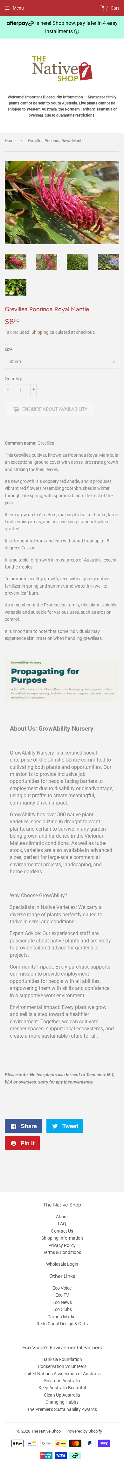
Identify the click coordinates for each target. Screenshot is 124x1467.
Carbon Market (62, 1316)
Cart (114, 8)
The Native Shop (46, 1431)
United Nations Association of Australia (62, 1373)
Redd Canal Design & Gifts (62, 1323)
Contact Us (62, 1231)
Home (10, 140)
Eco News (62, 1302)
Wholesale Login (62, 1264)
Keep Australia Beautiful (62, 1387)
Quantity (13, 378)
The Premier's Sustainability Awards (62, 1409)
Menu (18, 8)
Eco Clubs (62, 1309)
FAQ (62, 1223)
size (8, 349)
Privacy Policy (62, 1245)
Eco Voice (62, 1288)
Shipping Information (62, 1238)
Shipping (40, 332)
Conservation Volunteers (62, 1366)
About (62, 1216)
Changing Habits (62, 1402)
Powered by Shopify (84, 1431)
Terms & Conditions (62, 1252)
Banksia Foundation (62, 1359)
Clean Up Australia (62, 1395)
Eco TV (62, 1295)
